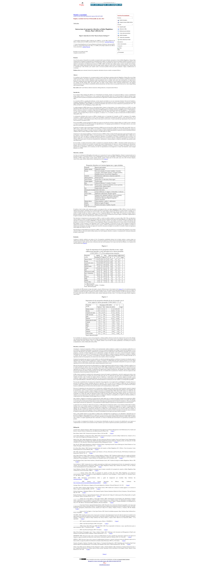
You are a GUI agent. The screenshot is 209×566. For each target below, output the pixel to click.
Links (112, 431)
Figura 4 (104, 554)
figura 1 (106, 159)
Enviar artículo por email (125, 39)
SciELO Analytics (123, 20)
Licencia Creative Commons (124, 559)
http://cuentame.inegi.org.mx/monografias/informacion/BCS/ (87, 482)
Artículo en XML (123, 29)
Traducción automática (125, 37)
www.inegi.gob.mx (77, 479)
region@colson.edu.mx (104, 564)
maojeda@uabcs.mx (109, 41)
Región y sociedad (80, 15)
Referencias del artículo (125, 31)
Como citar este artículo (125, 33)
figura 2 (85, 243)
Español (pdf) (123, 26)
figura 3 (120, 289)
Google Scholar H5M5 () (126, 22)
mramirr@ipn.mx (86, 46)
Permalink (121, 52)
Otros (120, 48)
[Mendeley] (118, 48)
